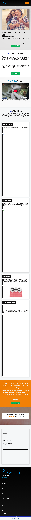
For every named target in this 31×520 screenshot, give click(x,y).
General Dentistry (4, 483)
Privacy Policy (10, 516)
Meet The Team (4, 500)
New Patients (3, 509)
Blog (2, 510)
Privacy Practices (4, 507)
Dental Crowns (4, 486)
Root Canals (3, 493)
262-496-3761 (4, 477)
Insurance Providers (4, 502)
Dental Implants (4, 485)
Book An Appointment (15, 45)
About (2, 497)
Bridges (3, 491)
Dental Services (3, 481)
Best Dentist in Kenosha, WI (5, 498)
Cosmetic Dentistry (4, 490)
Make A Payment (4, 513)
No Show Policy (4, 505)
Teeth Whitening (4, 495)
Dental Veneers (4, 488)
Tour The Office (4, 503)
